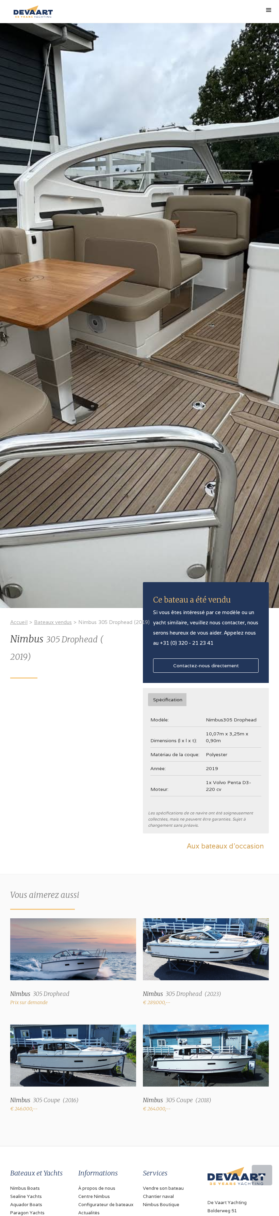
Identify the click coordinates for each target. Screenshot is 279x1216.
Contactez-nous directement (206, 665)
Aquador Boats (26, 1204)
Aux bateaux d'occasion (225, 846)
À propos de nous (96, 1188)
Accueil (19, 622)
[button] (269, 10)
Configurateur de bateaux (105, 1204)
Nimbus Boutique (161, 1204)
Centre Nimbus (94, 1196)
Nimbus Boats (25, 1188)
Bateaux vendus (53, 622)
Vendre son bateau (163, 1188)
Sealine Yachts (26, 1196)
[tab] (167, 699)
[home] (31, 9)
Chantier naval (158, 1196)
